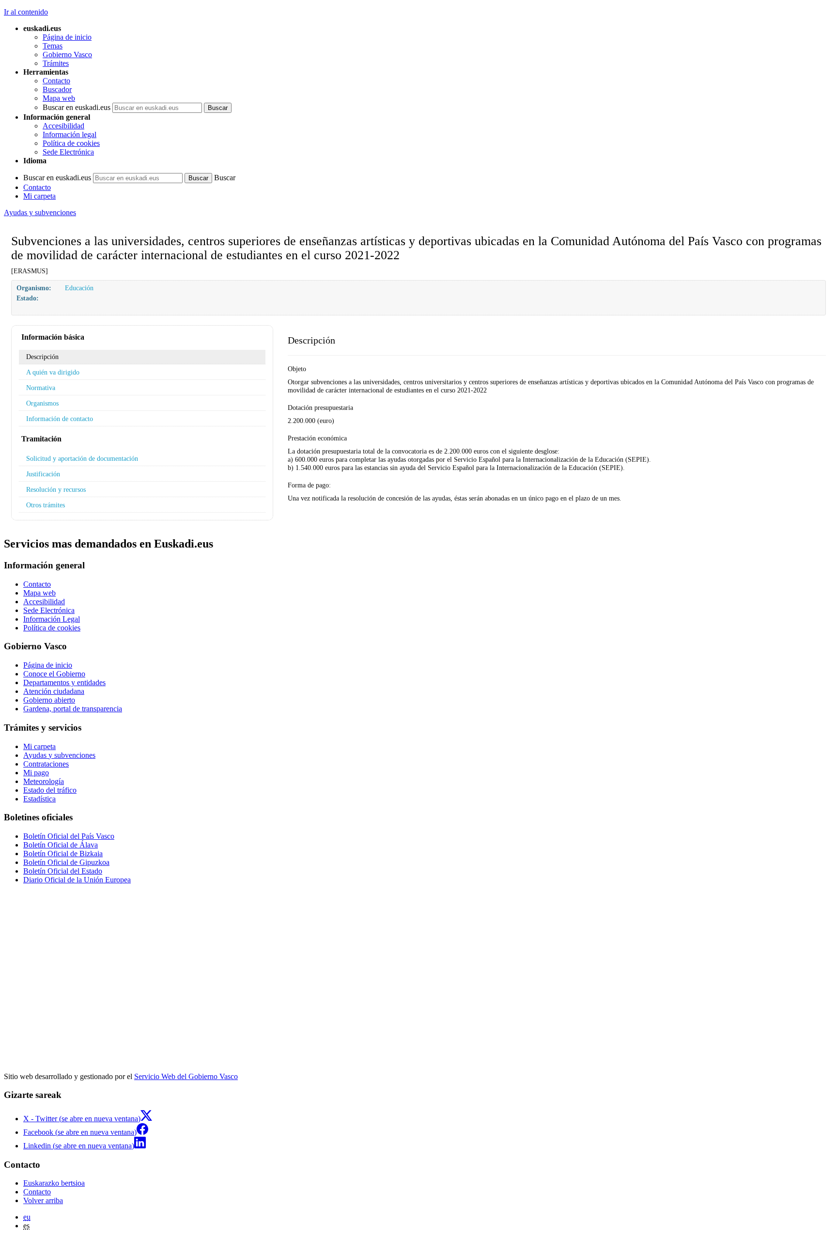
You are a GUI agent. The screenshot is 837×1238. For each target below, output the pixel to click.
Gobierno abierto (49, 700)
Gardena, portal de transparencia (72, 709)
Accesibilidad (63, 126)
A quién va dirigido (52, 372)
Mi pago (36, 772)
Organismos (42, 403)
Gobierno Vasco (67, 54)
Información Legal (51, 619)
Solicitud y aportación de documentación (82, 458)
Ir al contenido (26, 12)
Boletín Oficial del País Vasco (68, 836)
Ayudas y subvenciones (40, 212)
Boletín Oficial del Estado (62, 871)
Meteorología (43, 781)
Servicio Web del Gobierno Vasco (186, 1076)
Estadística (39, 799)
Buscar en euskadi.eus (76, 107)
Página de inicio (67, 37)
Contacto (56, 81)
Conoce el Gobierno (54, 674)
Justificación (43, 474)
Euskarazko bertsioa (54, 1183)
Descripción (42, 356)
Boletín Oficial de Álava (60, 845)
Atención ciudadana (53, 691)
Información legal (69, 134)
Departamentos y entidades (64, 682)
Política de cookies (71, 143)
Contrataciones (46, 764)
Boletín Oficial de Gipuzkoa (66, 862)
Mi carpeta (39, 196)
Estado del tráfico (50, 790)
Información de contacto (59, 419)
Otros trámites (45, 505)
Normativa (40, 388)
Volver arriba (43, 1200)
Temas (52, 46)
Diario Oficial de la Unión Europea (77, 880)
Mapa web (59, 98)
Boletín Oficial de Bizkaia (63, 853)
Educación (79, 288)
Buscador (57, 89)
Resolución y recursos (56, 489)
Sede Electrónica (68, 152)
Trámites (56, 63)
